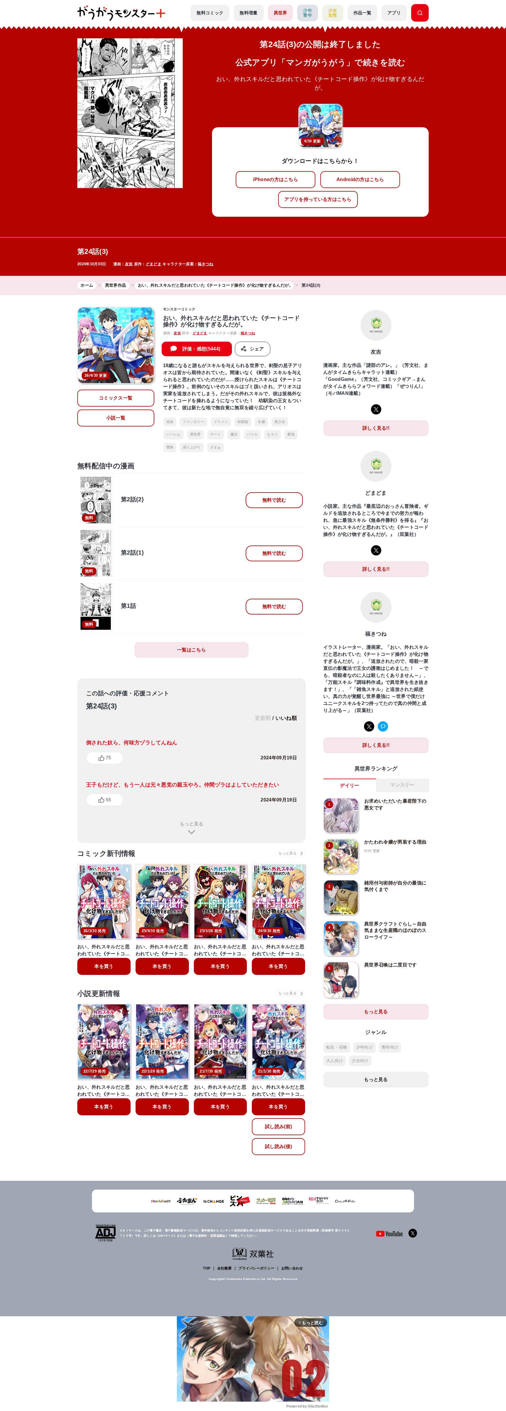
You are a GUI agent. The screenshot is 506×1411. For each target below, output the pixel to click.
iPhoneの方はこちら (275, 179)
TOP (206, 1268)
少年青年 (307, 13)
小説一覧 (115, 417)
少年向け (364, 1047)
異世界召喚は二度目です (390, 964)
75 (108, 757)
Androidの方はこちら (360, 179)
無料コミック (209, 12)
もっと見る (191, 823)
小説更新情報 (98, 993)
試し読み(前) (278, 1126)
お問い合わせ (292, 1268)
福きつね (205, 264)
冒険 (170, 447)
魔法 (234, 434)
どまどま (153, 264)
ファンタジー (193, 422)
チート (215, 434)
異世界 (280, 12)
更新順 (263, 718)
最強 (291, 434)
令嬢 (261, 422)
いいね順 (286, 718)
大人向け (334, 1060)
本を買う (103, 966)
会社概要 (224, 1268)
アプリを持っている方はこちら (317, 199)
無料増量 (248, 12)
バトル (252, 434)
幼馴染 (242, 422)
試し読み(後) (278, 1146)
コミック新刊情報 (106, 853)
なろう (272, 434)
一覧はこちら (191, 649)
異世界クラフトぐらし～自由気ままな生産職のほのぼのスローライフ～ (395, 930)
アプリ (394, 12)
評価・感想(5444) (201, 348)
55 (108, 799)
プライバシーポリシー (256, 1268)
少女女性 (332, 13)
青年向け (390, 1047)
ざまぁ (215, 447)
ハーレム (173, 434)
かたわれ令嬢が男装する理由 (395, 841)
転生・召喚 (336, 1047)
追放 (170, 422)
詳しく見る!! (376, 428)
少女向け (360, 1060)
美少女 (279, 422)
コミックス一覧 (115, 397)
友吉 (129, 264)
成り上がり (192, 447)
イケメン (221, 422)
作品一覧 (362, 12)
